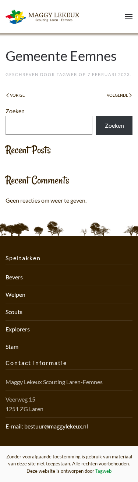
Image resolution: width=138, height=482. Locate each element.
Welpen (15, 294)
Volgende (117, 95)
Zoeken (15, 110)
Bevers (14, 276)
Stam (12, 346)
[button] (128, 16)
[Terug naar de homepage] (42, 16)
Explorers (18, 329)
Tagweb (67, 74)
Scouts (14, 311)
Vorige (17, 95)
